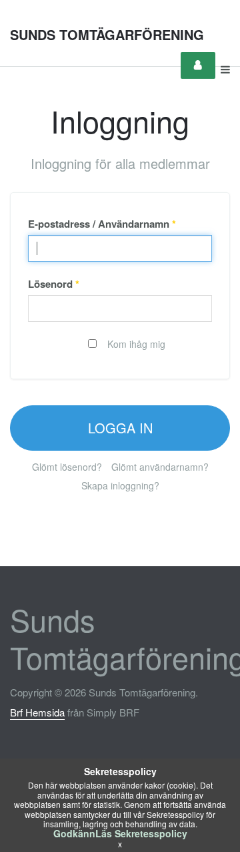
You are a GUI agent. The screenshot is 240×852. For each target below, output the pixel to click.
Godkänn (74, 833)
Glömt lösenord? (67, 466)
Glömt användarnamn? (160, 466)
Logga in (120, 427)
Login (198, 65)
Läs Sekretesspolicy (141, 833)
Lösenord (53, 283)
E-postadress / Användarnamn (102, 223)
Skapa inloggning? (120, 485)
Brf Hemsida (37, 712)
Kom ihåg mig (135, 344)
